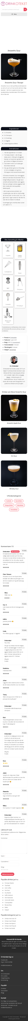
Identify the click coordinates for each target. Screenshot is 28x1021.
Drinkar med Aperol (10, 923)
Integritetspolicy (5, 978)
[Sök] (25, 9)
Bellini (6, 907)
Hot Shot (7, 890)
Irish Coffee (8, 888)
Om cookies (4, 976)
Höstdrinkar (20, 505)
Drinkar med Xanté (10, 928)
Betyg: (2, 867)
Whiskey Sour (14, 489)
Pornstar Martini (9, 883)
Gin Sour (14, 456)
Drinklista (3, 988)
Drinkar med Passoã (10, 926)
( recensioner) (15, 342)
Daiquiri (7, 910)
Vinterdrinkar (14, 509)
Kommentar (4, 838)
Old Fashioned (9, 898)
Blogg (2, 993)
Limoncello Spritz (9, 900)
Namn (3, 856)
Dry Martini (8, 893)
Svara (24, 550)
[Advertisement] (14, 32)
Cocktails (8, 501)
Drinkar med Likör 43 (10, 918)
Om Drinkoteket (5, 974)
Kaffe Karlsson (9, 895)
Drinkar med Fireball (10, 921)
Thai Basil (7, 885)
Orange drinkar (9, 505)
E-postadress (5, 861)
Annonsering (4, 980)
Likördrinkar (12, 350)
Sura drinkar (18, 501)
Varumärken (4, 991)
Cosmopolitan (8, 902)
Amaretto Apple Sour (14, 423)
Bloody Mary (8, 905)
